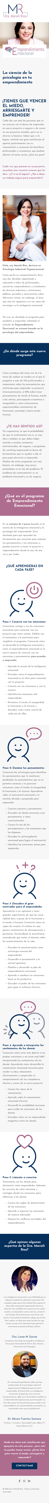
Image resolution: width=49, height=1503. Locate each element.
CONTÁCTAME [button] (24, 1466)
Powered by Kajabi (24, 1496)
